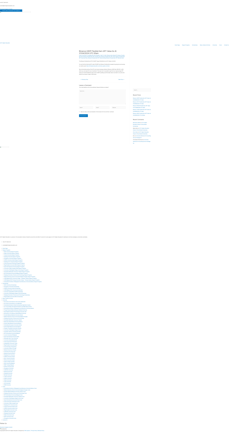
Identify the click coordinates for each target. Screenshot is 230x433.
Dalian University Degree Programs (11, 253)
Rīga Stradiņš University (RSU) (10, 345)
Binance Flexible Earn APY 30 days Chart (92, 56)
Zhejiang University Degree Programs (12, 256)
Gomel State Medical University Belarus (12, 326)
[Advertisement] (142, 68)
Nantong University (8, 371)
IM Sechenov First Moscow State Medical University (15, 313)
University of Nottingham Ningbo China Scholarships (15, 293)
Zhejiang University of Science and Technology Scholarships (17, 295)
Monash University (8, 375)
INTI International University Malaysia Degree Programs (16, 273)
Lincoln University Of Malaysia (10, 335)
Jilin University (7, 383)
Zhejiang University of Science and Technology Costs (15, 393)
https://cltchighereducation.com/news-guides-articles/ (98, 66)
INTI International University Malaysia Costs (13, 394)
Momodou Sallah (136, 122)
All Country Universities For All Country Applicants (14, 301)
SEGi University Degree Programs (11, 251)
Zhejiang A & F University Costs (10, 404)
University (215, 45)
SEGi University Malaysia (9, 363)
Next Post (121, 79)
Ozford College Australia (9, 361)
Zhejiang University (8, 373)
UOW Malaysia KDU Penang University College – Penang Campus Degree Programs (22, 280)
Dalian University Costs (9, 414)
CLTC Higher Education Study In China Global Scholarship (140, 124)
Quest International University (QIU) (11, 336)
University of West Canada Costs (11, 403)
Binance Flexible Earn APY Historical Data (97, 58)
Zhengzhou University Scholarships (11, 286)
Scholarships (195, 45)
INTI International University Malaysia (12, 333)
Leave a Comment (83, 55)
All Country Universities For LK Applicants (13, 303)
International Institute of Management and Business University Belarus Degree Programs (23, 281)
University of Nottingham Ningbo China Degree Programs (16, 270)
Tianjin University (8, 376)
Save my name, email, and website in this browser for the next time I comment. (97, 111)
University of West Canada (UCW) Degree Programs (15, 268)
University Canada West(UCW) (10, 340)
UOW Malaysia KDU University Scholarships (13, 290)
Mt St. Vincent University (9, 358)
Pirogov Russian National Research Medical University (15, 310)
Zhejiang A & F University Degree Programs (13, 261)
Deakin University (8, 378)
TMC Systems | (27, 430)
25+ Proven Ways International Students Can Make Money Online (18, 306)
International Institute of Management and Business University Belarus (19, 308)
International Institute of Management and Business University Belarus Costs (20, 388)
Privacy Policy (34, 430)
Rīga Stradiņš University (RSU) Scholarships (13, 296)
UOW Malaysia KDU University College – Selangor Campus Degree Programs (20, 278)
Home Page (177, 45)
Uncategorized (90, 55)
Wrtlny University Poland (9, 359)
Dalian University (7, 380)
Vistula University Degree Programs (11, 255)
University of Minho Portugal (10, 348)
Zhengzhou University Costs (10, 418)
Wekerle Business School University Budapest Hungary (15, 316)
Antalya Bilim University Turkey (10, 343)
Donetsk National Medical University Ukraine (13, 315)
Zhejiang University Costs (9, 413)
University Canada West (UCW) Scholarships (13, 291)
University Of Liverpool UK (9, 351)
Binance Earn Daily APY (112, 55)
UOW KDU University (8, 369)
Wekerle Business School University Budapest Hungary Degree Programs (19, 276)
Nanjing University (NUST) (9, 353)
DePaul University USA (9, 366)
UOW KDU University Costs (10, 411)
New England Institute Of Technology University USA (15, 311)
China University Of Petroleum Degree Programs (14, 263)
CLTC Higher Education (5, 42)
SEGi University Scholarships (10, 285)
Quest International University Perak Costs (13, 400)
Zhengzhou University (8, 368)
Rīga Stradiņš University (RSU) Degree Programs (14, 265)
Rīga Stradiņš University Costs (10, 410)
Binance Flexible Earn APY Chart (108, 56)
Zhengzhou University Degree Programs (12, 258)
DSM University (7, 385)
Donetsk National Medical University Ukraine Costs (15, 391)
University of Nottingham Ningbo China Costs (13, 398)
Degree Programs (186, 45)
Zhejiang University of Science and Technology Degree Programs (18, 275)
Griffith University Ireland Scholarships (12, 288)
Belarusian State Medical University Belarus (13, 321)
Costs (220, 45)
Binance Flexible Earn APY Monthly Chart (115, 58)
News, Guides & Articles (205, 45)
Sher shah (135, 132)
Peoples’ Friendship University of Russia (12, 328)
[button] (11, 10)
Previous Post (84, 79)
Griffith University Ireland (9, 356)
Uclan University (7, 381)
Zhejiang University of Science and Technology (14, 318)
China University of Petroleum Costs (12, 401)
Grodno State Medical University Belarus (12, 323)
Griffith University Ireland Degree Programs (13, 260)
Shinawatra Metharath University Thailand (13, 320)
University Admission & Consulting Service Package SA (141, 141)
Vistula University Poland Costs (10, 406)
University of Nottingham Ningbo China (12, 330)
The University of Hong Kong (10, 346)
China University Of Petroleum (10, 341)
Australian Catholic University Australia (12, 331)
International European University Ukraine (13, 325)
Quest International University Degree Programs (14, 266)
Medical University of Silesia (10, 350)
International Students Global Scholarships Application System (17, 305)
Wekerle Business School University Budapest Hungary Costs (17, 390)
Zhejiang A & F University (9, 355)
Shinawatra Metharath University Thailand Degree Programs (17, 271)
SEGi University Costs (8, 416)
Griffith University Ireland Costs (10, 408)
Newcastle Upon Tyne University (11, 338)
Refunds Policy (41, 430)
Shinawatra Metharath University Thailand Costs (14, 396)
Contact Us (226, 45)
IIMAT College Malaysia (9, 365)
